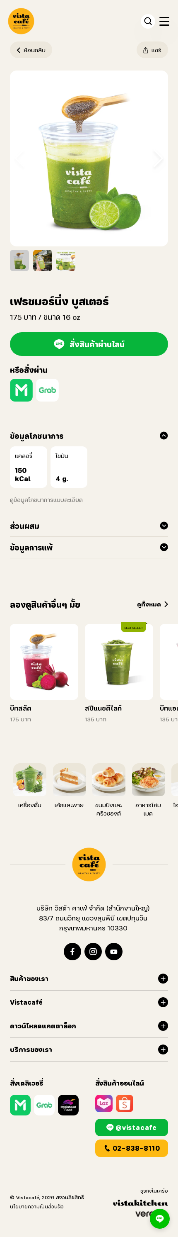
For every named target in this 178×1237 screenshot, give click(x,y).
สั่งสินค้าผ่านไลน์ (97, 344)
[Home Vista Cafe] (89, 864)
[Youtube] (114, 951)
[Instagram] (93, 951)
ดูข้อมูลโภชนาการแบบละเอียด (46, 500)
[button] (158, 158)
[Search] (148, 21)
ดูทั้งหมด (149, 604)
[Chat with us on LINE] (160, 1219)
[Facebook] (72, 951)
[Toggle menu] (164, 21)
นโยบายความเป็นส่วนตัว (37, 1206)
